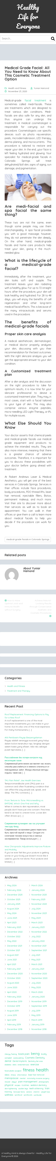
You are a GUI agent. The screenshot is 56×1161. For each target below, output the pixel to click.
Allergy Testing (11, 1054)
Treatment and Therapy (18, 691)
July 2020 (36, 983)
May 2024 (11, 913)
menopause (11, 1078)
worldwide (38, 1095)
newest (7, 1082)
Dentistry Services (35, 1061)
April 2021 (11, 964)
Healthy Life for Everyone (28, 16)
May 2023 (36, 918)
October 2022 (13, 936)
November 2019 (39, 1001)
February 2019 (14, 1024)
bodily (44, 1054)
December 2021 (14, 945)
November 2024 (39, 904)
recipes (17, 1085)
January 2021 (37, 969)
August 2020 (13, 983)
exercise (34, 1064)
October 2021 (13, 950)
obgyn (14, 1082)
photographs (44, 1082)
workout (18, 1095)
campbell (8, 1058)
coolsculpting (18, 1058)
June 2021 (12, 959)
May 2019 (35, 1015)
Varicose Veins (19, 1092)
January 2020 (38, 996)
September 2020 (39, 978)
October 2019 (13, 1006)
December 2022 (15, 931)
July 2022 (36, 936)
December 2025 (15, 894)
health (42, 1070)
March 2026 (37, 885)
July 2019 (35, 1010)
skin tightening (11, 1088)
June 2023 (12, 918)
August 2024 (13, 908)
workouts (28, 1095)
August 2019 (13, 1010)
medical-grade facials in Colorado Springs (27, 539)
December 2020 (15, 973)
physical (9, 1085)
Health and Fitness (17, 88)
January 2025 (13, 904)
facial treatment (35, 100)
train (47, 1088)
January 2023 (38, 927)
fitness (29, 1069)
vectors (29, 1092)
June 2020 (12, 987)
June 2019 (12, 1015)
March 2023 (37, 922)
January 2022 (38, 941)
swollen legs (23, 1088)
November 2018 (39, 1029)
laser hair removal (36, 1074)
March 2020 (37, 992)
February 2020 (14, 996)
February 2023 (14, 927)
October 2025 (13, 899)
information (22, 1075)
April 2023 (11, 922)
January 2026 (38, 890)
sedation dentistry (38, 1085)
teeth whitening (36, 1088)
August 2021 (13, 955)
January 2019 (37, 1024)
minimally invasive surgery (38, 1078)
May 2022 (11, 941)
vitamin (36, 1092)
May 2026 (11, 885)
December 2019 (14, 1001)
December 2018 (14, 1029)
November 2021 (38, 945)
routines (25, 1085)
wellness (9, 1094)
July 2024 (36, 908)
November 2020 (39, 973)
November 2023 (39, 913)
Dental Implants (20, 1061)
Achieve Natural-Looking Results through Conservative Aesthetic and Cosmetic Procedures (40, 606)
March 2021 (36, 964)
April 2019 (11, 1020)
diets (14, 1065)
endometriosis (23, 1065)
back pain (24, 1053)
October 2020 (14, 978)
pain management (27, 1081)
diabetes (8, 1065)
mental (23, 1078)
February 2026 (14, 890)
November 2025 (39, 894)
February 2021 (14, 969)
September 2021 (39, 950)
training (8, 1091)
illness (13, 1075)
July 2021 (35, 955)
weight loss (45, 1092)
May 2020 (36, 987)
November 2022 (39, 931)
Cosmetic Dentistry (35, 1057)
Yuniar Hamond (41, 88)
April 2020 (12, 992)
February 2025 (38, 899)
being (35, 1053)
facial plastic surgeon (13, 1071)
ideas (7, 1074)
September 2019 (39, 1006)
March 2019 (36, 1020)
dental (8, 1061)
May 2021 (35, 959)
